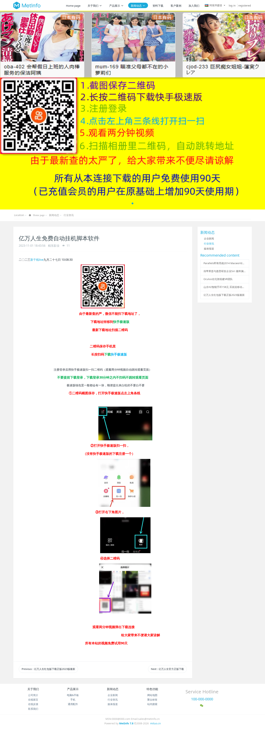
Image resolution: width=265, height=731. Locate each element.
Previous (48, 669)
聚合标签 (152, 699)
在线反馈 (33, 704)
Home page (73, 5)
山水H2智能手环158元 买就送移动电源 (225, 287)
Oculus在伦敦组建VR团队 (218, 279)
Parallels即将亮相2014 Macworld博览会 (225, 263)
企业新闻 (209, 238)
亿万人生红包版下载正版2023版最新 (224, 295)
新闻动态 (54, 215)
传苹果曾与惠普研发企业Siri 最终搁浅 (225, 271)
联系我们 (33, 708)
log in (232, 5)
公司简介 (33, 695)
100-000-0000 (202, 699)
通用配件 (73, 704)
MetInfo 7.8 (126, 723)
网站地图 (152, 695)
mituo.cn (155, 723)
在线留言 (33, 699)
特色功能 (152, 689)
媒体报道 (209, 248)
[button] (13, 110)
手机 (72, 699)
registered (244, 5)
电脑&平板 (73, 695)
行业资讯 (69, 215)
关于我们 (33, 689)
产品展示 (73, 689)
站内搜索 (152, 704)
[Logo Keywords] (26, 5)
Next (167, 669)
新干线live (36, 260)
